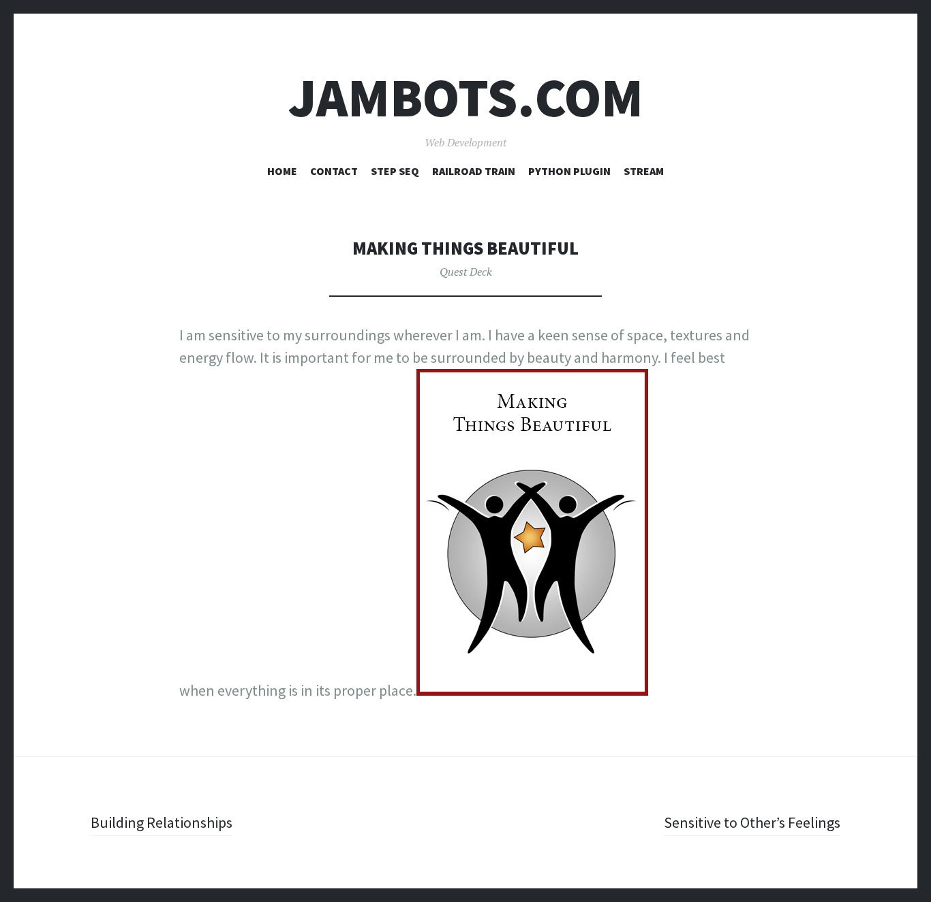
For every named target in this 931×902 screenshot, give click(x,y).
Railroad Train (473, 171)
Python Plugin (569, 171)
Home (282, 171)
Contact (334, 171)
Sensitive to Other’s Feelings (752, 822)
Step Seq (395, 171)
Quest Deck (466, 271)
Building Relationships (161, 822)
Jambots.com (465, 97)
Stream (644, 171)
